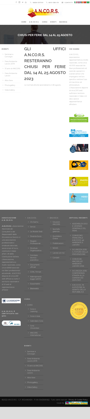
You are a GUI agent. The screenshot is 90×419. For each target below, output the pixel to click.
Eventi (53, 22)
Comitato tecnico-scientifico (34, 257)
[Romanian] (82, 2)
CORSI (30, 305)
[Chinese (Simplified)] (85, 2)
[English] (78, 2)
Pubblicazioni (58, 243)
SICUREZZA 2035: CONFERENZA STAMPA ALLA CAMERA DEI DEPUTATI (79, 275)
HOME (23, 22)
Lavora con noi (58, 253)
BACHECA (63, 22)
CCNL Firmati (35, 272)
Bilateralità (34, 288)
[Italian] (75, 2)
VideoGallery (10, 90)
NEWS (55, 248)
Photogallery (10, 85)
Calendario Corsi (36, 321)
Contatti (56, 258)
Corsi (44, 22)
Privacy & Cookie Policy (78, 400)
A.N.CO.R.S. (34, 22)
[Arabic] (88, 2)
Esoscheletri (35, 284)
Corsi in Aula (35, 316)
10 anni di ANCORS (12, 69)
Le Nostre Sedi (36, 231)
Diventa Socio (35, 236)
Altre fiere (9, 80)
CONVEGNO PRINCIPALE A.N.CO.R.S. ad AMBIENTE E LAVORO (78, 240)
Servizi (32, 227)
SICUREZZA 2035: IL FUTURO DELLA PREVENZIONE (80, 252)
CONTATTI (69, 2)
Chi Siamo (34, 222)
